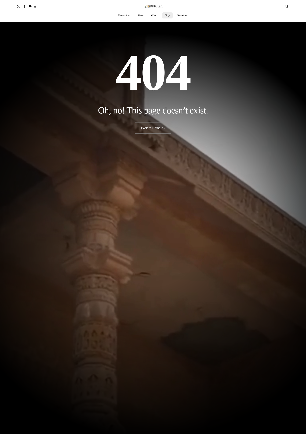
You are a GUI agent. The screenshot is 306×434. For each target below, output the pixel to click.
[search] (286, 6)
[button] (153, 128)
